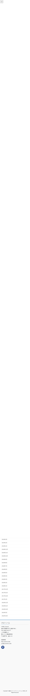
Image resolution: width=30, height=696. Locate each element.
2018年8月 (4, 562)
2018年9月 (4, 559)
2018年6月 (4, 569)
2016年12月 (5, 602)
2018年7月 (4, 566)
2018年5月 (4, 572)
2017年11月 (5, 592)
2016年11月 (5, 606)
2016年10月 (5, 609)
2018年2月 (4, 582)
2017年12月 (5, 589)
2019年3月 (4, 539)
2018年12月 (5, 549)
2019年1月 (4, 546)
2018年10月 (5, 556)
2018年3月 (4, 579)
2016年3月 (4, 612)
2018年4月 (4, 576)
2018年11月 (5, 552)
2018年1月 (4, 586)
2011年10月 (5, 615)
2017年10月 (5, 596)
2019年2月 (4, 542)
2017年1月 (4, 599)
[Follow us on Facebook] (2, 647)
